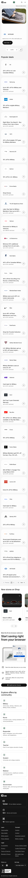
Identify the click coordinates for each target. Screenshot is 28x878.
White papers (4, 836)
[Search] (21, 2)
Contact (17, 833)
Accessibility (4, 845)
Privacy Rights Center (21, 845)
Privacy (3, 848)
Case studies (4, 830)
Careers (17, 830)
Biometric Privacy (6, 854)
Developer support (20, 836)
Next (22, 582)
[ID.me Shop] (4, 2)
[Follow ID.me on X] (2, 865)
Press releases (5, 838)
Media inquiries (19, 838)
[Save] (19, 595)
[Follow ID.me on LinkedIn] (6, 865)
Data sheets (4, 833)
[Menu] (25, 2)
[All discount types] (14, 2)
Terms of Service (5, 851)
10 (18, 582)
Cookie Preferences (20, 848)
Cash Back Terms (19, 851)
